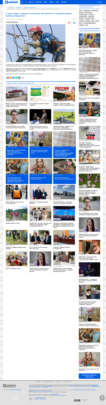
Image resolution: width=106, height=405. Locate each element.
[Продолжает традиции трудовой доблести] (40, 192)
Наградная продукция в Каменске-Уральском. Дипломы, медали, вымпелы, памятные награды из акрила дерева (88, 193)
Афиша (51, 2)
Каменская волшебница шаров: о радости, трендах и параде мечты (39, 151)
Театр (32, 122)
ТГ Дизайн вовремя (54, 394)
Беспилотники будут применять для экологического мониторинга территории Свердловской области (63, 128)
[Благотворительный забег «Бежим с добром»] (40, 93)
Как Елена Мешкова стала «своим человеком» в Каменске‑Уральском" (16, 127)
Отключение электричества (12, 22)
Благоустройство (10, 99)
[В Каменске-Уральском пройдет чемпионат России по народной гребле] (64, 93)
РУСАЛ (8, 219)
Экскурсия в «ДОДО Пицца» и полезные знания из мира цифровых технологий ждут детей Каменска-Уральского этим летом (89, 169)
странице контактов (95, 386)
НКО (87, 25)
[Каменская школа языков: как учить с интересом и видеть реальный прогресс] (40, 258)
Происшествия (57, 197)
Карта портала (67, 381)
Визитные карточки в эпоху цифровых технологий (89, 98)
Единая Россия (57, 219)
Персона (8, 122)
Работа (32, 243)
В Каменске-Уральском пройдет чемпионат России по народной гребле (64, 104)
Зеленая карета (83, 297)
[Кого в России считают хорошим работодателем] (40, 237)
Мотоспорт (82, 25)
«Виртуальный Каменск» (15, 389)
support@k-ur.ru (62, 395)
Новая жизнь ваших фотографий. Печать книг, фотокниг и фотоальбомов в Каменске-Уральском (16, 152)
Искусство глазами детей (13, 268)
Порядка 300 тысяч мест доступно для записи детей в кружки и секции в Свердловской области (40, 224)
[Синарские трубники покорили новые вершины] (17, 237)
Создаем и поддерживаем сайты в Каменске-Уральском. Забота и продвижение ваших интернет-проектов (88, 121)
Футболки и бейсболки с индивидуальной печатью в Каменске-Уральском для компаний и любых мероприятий (89, 145)
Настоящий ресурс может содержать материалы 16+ (40, 398)
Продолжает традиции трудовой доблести (38, 202)
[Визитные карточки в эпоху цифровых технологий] (89, 88)
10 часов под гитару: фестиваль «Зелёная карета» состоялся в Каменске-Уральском (87, 303)
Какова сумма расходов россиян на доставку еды (15, 202)
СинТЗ (32, 99)
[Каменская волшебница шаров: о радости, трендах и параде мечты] (40, 138)
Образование (33, 219)
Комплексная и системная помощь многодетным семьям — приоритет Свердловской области (63, 270)
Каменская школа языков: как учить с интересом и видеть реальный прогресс (39, 270)
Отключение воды (83, 14)
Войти (100, 2)
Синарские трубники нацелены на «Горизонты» (61, 247)
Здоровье (82, 21)
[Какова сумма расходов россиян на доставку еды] (17, 192)
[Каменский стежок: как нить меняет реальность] (40, 166)
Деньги (97, 21)
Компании (39, 2)
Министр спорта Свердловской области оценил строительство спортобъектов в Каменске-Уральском (16, 105)
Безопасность (57, 122)
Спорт (57, 2)
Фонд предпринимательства (90, 23)
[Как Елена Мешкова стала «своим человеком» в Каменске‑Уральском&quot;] (17, 116)
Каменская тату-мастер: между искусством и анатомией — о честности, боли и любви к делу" (88, 258)
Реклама (63, 2)
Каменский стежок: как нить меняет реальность (38, 178)
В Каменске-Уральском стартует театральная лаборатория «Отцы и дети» (38, 128)
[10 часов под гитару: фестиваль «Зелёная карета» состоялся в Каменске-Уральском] (89, 291)
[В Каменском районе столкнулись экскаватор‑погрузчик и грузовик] (64, 192)
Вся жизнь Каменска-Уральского (89, 376)
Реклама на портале (48, 381)
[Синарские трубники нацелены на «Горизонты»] (64, 237)
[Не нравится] (69, 22)
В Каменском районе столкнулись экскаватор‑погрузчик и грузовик (62, 202)
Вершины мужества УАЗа (13, 223)
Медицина (88, 21)
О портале (38, 381)
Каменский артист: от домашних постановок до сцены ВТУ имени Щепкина (88, 280)
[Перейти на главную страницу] (11, 2)
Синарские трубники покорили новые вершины (16, 247)
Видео (45, 2)
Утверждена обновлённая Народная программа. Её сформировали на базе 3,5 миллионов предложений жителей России (63, 225)
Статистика (9, 197)
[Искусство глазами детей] (17, 258)
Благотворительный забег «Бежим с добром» (39, 104)
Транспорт (82, 18)
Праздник (88, 18)
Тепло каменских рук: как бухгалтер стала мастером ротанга (64, 178)
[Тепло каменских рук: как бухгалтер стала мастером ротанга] (64, 166)
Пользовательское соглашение (82, 389)
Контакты (58, 381)
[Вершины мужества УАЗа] (17, 213)
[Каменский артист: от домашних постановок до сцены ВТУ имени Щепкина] (89, 269)
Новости (30, 2)
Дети (93, 21)
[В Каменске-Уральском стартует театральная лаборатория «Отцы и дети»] (40, 116)
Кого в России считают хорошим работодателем (38, 247)
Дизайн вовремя (10, 144)
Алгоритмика (82, 162)
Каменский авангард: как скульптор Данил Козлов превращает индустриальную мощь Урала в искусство (15, 180)
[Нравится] (74, 22)
